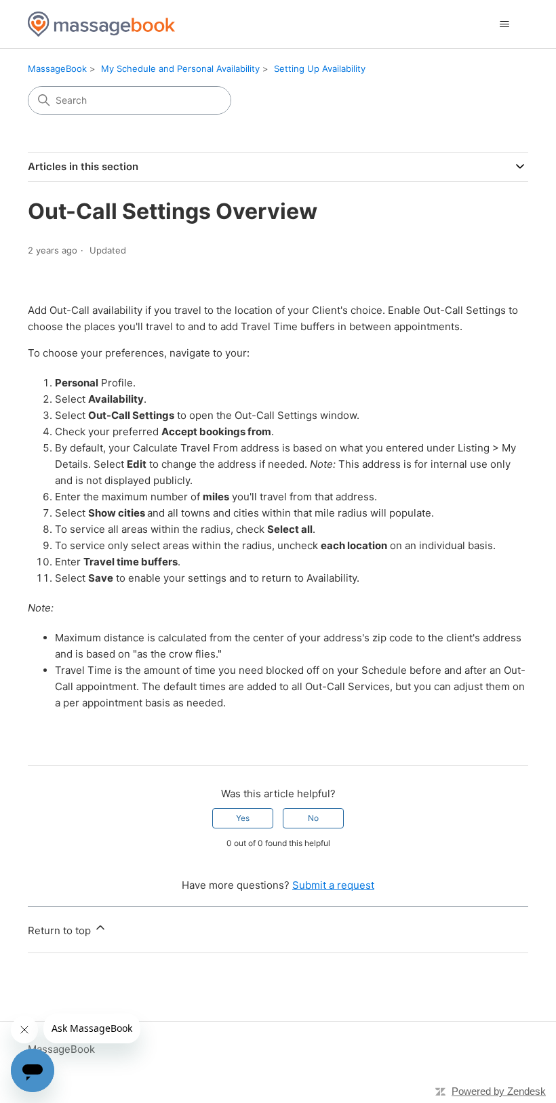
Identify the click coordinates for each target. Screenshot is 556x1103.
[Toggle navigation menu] (504, 24)
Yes (243, 818)
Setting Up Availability (319, 68)
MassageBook (57, 68)
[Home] (101, 24)
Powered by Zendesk (499, 1091)
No (313, 818)
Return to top (61, 930)
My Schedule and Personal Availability (180, 68)
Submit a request (333, 885)
